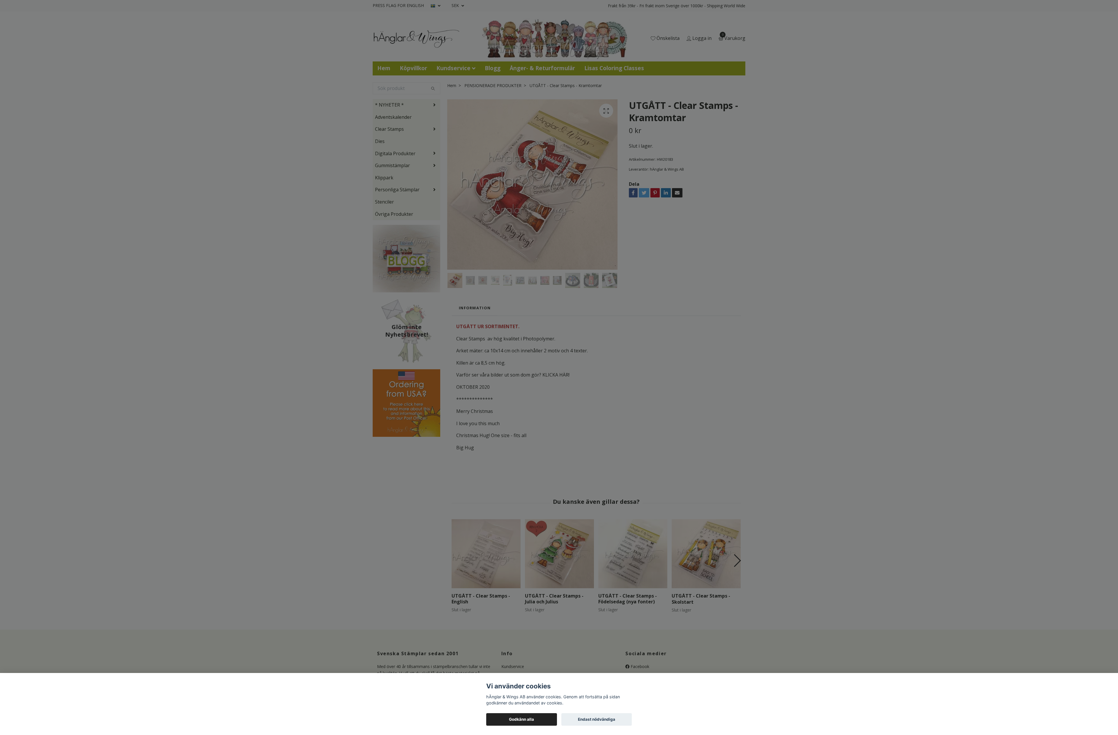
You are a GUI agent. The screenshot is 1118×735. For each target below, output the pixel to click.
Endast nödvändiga (596, 719)
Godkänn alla (521, 719)
